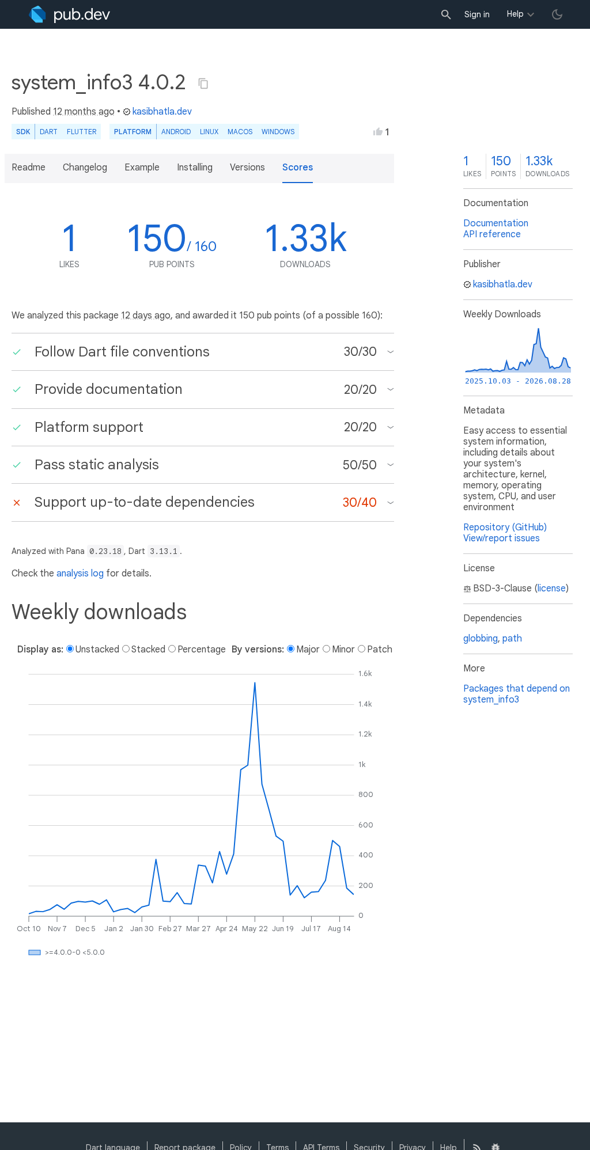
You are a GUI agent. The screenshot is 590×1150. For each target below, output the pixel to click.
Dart (49, 131)
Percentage (201, 649)
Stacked (148, 649)
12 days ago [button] (146, 315)
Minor (343, 649)
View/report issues (501, 538)
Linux (209, 131)
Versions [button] (247, 167)
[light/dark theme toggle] (557, 14)
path (512, 638)
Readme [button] (29, 167)
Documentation (495, 223)
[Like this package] (378, 131)
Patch (379, 649)
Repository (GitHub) (505, 527)
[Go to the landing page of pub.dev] (69, 14)
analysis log (80, 573)
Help (515, 14)
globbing (480, 638)
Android (176, 131)
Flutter (81, 131)
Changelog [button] (85, 167)
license (552, 588)
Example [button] (142, 167)
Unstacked (97, 649)
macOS (240, 131)
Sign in (477, 14)
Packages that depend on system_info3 (516, 694)
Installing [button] (195, 167)
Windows (278, 131)
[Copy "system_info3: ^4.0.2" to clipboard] (203, 83)
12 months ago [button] (84, 111)
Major (308, 649)
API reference (492, 234)
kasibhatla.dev (162, 111)
